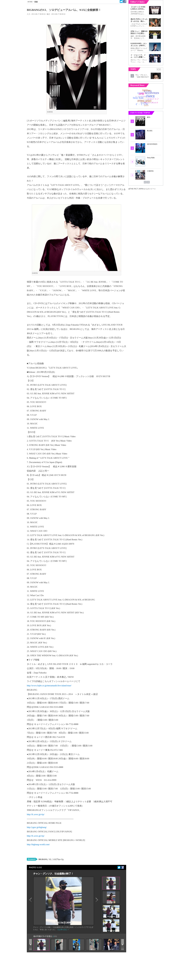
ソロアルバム (58, 859)
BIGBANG (43, 859)
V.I (49, 859)
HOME (30, 2)
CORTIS (150, 171)
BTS (148, 117)
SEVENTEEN (152, 144)
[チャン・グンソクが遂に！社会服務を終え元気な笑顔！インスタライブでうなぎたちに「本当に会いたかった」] (64, 924)
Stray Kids (151, 158)
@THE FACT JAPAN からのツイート (142, 189)
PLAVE (149, 131)
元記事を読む (62, 930)
